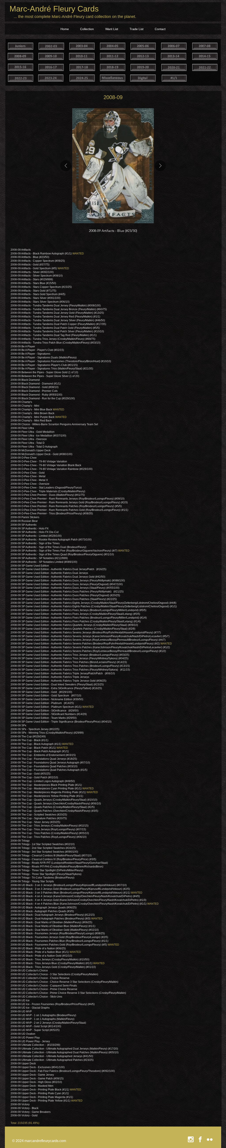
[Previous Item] (65, 165)
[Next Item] (160, 165)
